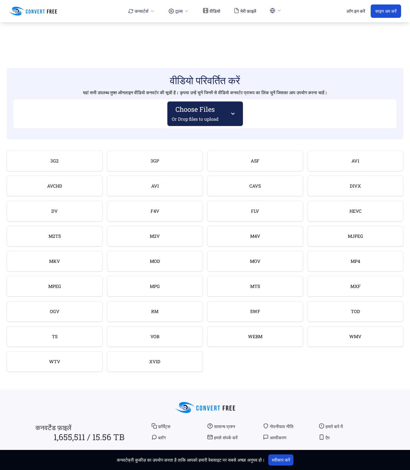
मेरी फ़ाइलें (248, 11)
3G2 (54, 161)
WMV (355, 336)
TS (54, 336)
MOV (255, 261)
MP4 (355, 261)
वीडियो (214, 11)
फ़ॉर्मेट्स (164, 426)
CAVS (255, 186)
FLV (255, 211)
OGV (54, 311)
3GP (155, 161)
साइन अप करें (386, 11)
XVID (154, 361)
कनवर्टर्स (141, 11)
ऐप (327, 437)
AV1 (355, 161)
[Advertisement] (205, 38)
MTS (255, 286)
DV (54, 211)
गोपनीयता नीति (281, 426)
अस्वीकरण (278, 437)
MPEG (54, 286)
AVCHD (54, 186)
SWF (255, 311)
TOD (355, 311)
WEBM (255, 336)
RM (154, 311)
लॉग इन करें (356, 11)
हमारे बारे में (334, 426)
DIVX (355, 186)
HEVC (355, 211)
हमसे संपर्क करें (226, 437)
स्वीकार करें (281, 460)
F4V (155, 211)
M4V (255, 236)
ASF (255, 161)
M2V (155, 236)
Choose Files (195, 113)
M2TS (55, 236)
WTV (54, 361)
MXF (355, 286)
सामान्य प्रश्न (224, 426)
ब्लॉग (162, 437)
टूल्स (179, 11)
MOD (155, 261)
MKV (54, 261)
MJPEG (355, 236)
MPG (155, 286)
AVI (155, 186)
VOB (154, 336)
